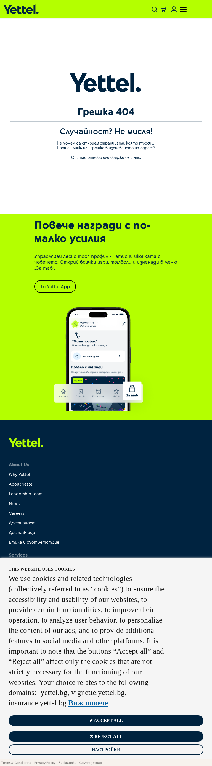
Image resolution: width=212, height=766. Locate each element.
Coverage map (91, 762)
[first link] (26, 442)
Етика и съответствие (34, 541)
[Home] (38, 9)
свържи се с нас (125, 157)
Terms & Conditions (16, 762)
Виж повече (88, 703)
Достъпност (22, 522)
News (14, 503)
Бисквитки (67, 762)
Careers (16, 513)
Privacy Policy (45, 762)
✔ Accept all (106, 720)
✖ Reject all (106, 736)
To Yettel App (55, 286)
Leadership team (26, 493)
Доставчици (22, 532)
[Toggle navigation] (180, 9)
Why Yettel (19, 474)
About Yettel (21, 483)
